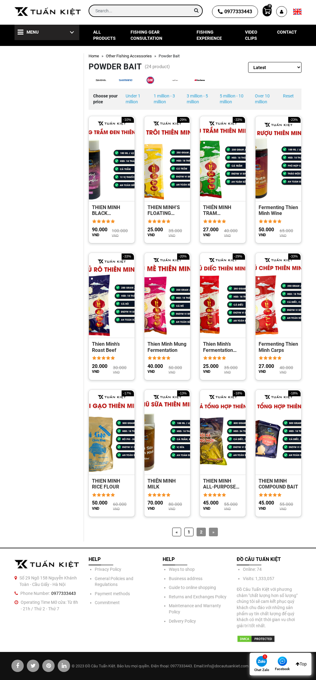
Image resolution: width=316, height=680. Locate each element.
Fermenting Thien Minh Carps (278, 347)
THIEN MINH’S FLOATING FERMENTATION (166, 210)
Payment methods (112, 593)
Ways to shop (182, 569)
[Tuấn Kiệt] (48, 11)
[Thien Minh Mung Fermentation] (167, 295)
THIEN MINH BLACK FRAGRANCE (106, 210)
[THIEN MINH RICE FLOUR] (112, 432)
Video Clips (251, 35)
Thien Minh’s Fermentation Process (218, 347)
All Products (104, 35)
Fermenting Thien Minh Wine (278, 210)
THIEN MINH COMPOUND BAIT (278, 484)
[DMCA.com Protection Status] (256, 639)
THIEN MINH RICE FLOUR (106, 484)
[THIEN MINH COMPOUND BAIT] (278, 432)
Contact (287, 32)
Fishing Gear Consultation (146, 35)
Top (303, 663)
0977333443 (238, 11)
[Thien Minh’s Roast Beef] (112, 295)
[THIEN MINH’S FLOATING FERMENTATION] (167, 158)
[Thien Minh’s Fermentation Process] (223, 295)
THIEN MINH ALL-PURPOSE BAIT (219, 484)
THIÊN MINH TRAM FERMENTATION (221, 210)
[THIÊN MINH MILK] (167, 432)
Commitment (107, 602)
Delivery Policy (182, 621)
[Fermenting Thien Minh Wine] (278, 158)
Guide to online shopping (192, 587)
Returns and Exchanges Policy (198, 596)
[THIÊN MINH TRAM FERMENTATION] (223, 158)
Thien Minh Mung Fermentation (167, 347)
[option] (101, 80)
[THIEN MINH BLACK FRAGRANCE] (112, 158)
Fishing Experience (209, 35)
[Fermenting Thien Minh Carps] (278, 295)
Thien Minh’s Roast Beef (106, 347)
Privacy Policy (108, 569)
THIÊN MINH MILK (162, 484)
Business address (185, 578)
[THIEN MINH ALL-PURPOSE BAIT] (223, 432)
